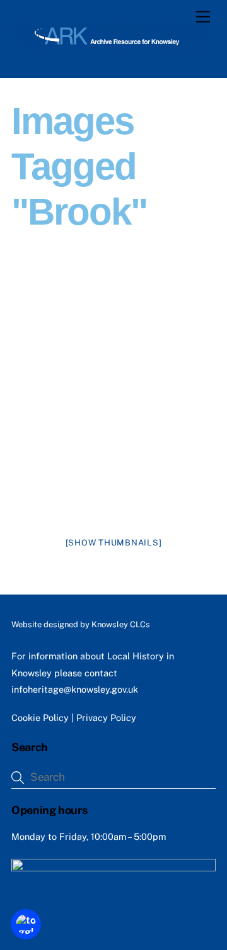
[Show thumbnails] (114, 542)
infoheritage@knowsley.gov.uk (74, 689)
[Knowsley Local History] (110, 45)
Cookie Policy (40, 717)
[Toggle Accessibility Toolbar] (25, 924)
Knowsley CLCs (120, 624)
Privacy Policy (106, 717)
